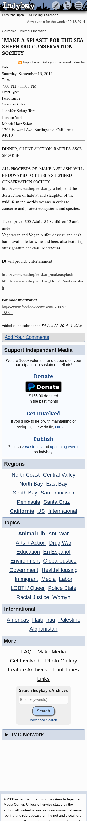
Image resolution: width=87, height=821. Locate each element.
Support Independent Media (38, 350)
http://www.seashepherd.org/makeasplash (37, 274)
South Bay (25, 493)
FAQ (26, 652)
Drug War (60, 543)
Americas (18, 620)
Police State (62, 588)
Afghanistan (43, 629)
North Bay (31, 484)
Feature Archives (27, 670)
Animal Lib (31, 533)
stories (32, 447)
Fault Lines (66, 670)
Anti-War (58, 533)
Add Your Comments (27, 337)
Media (48, 579)
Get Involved (24, 661)
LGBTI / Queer (28, 588)
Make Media (51, 652)
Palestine (69, 620)
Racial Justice (32, 597)
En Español (56, 552)
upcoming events (64, 447)
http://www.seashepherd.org (26, 188)
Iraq (50, 620)
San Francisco (57, 493)
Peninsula (28, 502)
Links (43, 679)
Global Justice (59, 561)
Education (28, 552)
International (62, 511)
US (41, 511)
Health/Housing (60, 570)
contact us (63, 427)
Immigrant (26, 579)
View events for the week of (56, 22)
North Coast (26, 475)
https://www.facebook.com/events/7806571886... (34, 309)
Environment (25, 561)
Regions (14, 464)
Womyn (61, 597)
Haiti (37, 620)
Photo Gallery (61, 661)
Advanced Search (43, 720)
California (9, 31)
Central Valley (59, 475)
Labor (65, 579)
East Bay (56, 484)
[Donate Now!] (43, 386)
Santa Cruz (57, 502)
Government (23, 570)
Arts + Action (31, 543)
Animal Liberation (33, 31)
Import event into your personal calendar (54, 62)
